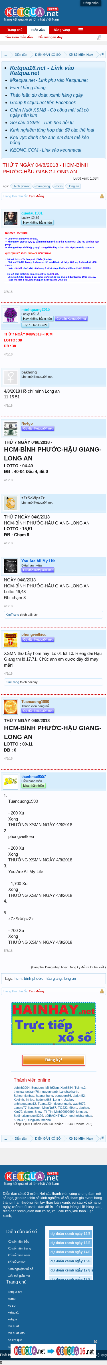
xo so (11, 1305)
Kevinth (19, 1099)
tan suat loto (16, 1333)
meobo (46, 1120)
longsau (81, 1111)
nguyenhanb (49, 1091)
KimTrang (12, 614)
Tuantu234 (45, 1103)
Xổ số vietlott (16, 1262)
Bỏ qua (95, 1342)
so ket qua (15, 1340)
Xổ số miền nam (19, 1255)
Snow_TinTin (44, 1111)
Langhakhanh (68, 1091)
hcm (59, 186)
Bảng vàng (62, 29)
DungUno (33, 1120)
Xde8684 (66, 1087)
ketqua (12, 1319)
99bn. (73, 1107)
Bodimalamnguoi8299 (28, 1115)
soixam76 (32, 1091)
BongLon (37, 1087)
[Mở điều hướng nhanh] (102, 54)
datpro (28, 1111)
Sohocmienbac (24, 1095)
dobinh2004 (22, 1087)
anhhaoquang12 (25, 1103)
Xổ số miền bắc (18, 1241)
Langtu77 (20, 1107)
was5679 (79, 1103)
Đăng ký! (53, 1060)
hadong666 (43, 1099)
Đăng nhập (90, 3)
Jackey (69, 1099)
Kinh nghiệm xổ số (20, 1269)
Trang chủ (15, 29)
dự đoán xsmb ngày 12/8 (70, 1234)
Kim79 (18, 1111)
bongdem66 (63, 1095)
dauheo (84, 1107)
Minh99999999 (64, 1111)
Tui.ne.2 (80, 1087)
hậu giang (43, 186)
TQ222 (63, 1107)
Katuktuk (34, 1107)
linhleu (30, 1099)
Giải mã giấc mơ (19, 1275)
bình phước (22, 186)
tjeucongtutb (62, 1103)
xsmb (11, 1298)
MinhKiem (52, 1087)
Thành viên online (32, 1080)
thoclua (19, 1091)
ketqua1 (13, 1312)
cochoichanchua (80, 1115)
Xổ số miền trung (19, 1248)
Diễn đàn (38, 30)
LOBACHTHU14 (56, 1115)
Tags (8, 978)
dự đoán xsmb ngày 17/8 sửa (74, 1270)
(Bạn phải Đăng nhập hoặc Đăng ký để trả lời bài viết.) (68, 967)
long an (74, 186)
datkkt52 (79, 1095)
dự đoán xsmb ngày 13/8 (70, 1243)
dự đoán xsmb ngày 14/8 (70, 1252)
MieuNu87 (49, 1107)
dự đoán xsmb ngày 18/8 (70, 1279)
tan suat (13, 1326)
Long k (57, 1099)
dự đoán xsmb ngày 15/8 (70, 1261)
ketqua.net (15, 1292)
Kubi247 (19, 1120)
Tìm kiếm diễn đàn (19, 37)
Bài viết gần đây (50, 37)
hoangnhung (44, 1095)
